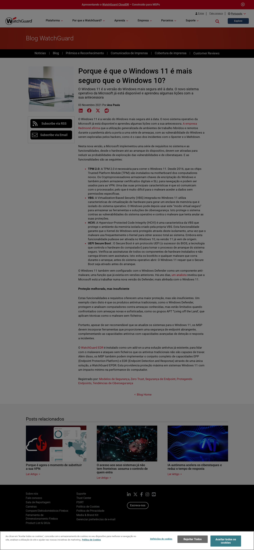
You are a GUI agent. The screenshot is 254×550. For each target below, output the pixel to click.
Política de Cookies (91, 539)
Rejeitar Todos (193, 539)
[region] (127, 540)
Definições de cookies (161, 539)
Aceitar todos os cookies (225, 541)
